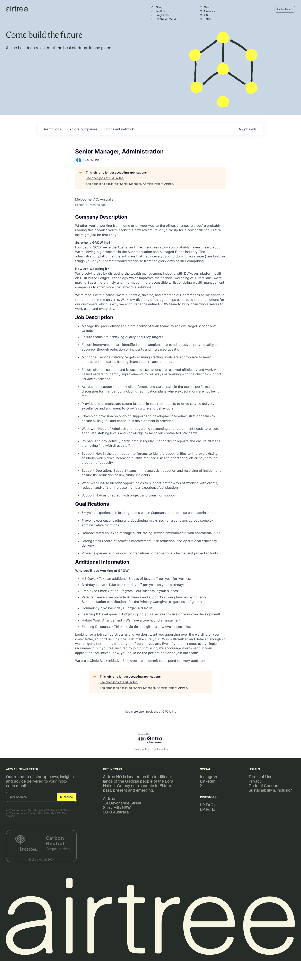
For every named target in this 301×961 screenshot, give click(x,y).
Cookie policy (160, 749)
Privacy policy (141, 749)
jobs (52, 129)
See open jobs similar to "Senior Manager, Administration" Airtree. (130, 183)
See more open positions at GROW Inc (150, 711)
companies (82, 129)
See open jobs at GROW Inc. (105, 178)
